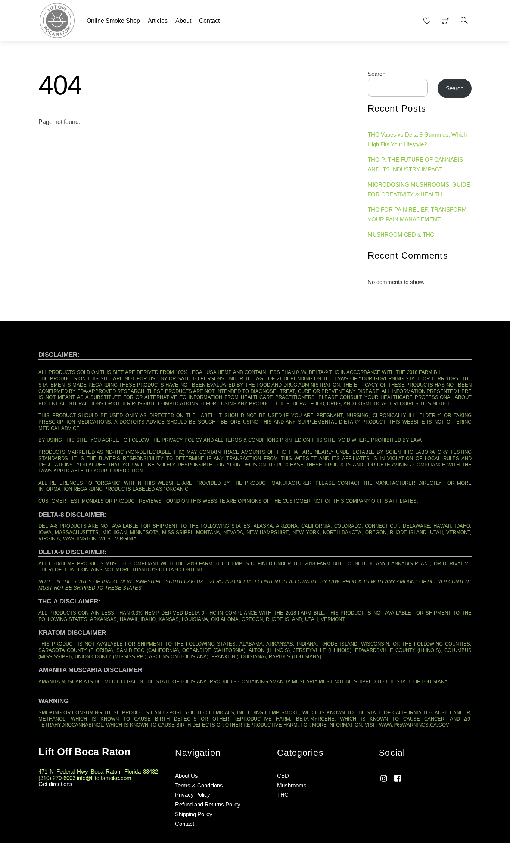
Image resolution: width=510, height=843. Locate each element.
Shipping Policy (193, 814)
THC (283, 795)
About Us (186, 775)
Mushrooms (292, 785)
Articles (158, 21)
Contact (209, 21)
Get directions (55, 784)
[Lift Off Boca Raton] (57, 19)
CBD (283, 775)
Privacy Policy (192, 795)
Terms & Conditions (199, 785)
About (183, 21)
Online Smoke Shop (113, 21)
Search (376, 74)
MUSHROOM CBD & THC (401, 234)
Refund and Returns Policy (207, 804)
